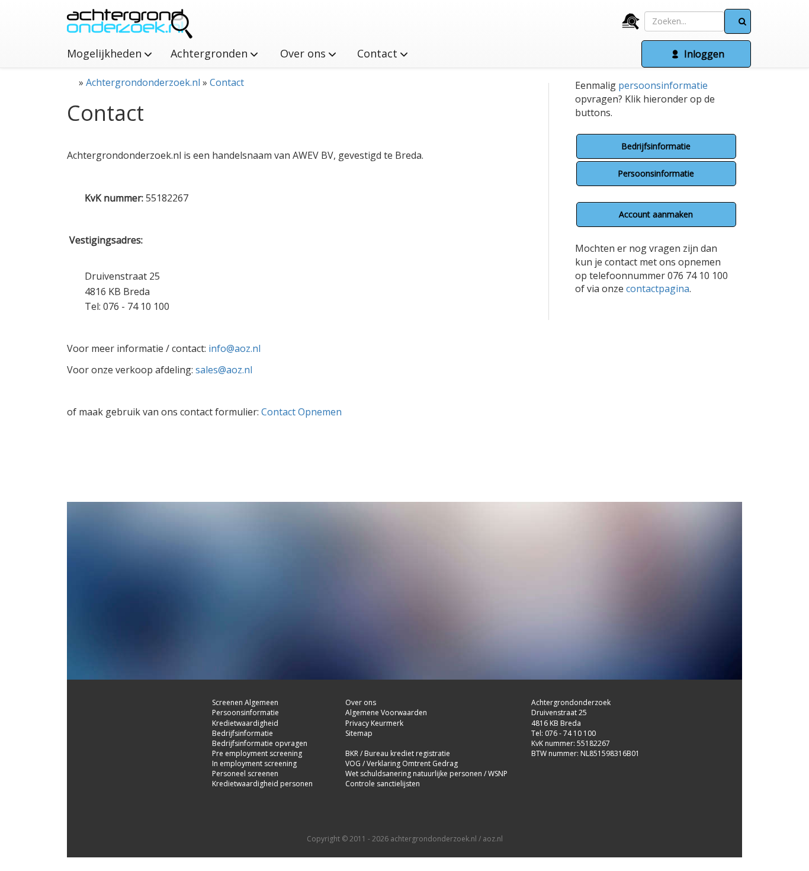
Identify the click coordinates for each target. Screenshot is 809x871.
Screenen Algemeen (245, 702)
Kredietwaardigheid (245, 723)
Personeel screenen (245, 773)
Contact (227, 82)
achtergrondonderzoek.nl (433, 839)
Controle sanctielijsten (382, 784)
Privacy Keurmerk (374, 723)
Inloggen (703, 53)
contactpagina (657, 288)
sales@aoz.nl (223, 369)
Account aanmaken (656, 214)
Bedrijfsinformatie (656, 146)
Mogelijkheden (106, 53)
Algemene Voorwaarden (386, 712)
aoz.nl (493, 839)
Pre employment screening (257, 753)
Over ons (304, 53)
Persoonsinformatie (656, 173)
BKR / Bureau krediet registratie (397, 753)
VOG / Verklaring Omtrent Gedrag (401, 763)
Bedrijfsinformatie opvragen (259, 743)
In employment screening (254, 763)
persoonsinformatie (663, 85)
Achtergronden (211, 53)
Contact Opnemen (301, 411)
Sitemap (359, 733)
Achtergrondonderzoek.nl (143, 82)
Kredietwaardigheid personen (262, 784)
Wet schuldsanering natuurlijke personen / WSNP (426, 773)
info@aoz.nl (234, 348)
